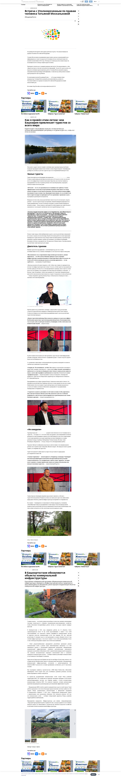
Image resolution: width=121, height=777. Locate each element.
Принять (93, 774)
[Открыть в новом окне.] (30, 93)
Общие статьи (28, 569)
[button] (75, 723)
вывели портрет (41, 433)
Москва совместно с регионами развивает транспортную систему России (65, 5)
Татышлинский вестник (32, 1)
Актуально (27, 8)
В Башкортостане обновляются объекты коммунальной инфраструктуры (45, 5)
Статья (23, 4)
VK (86, 1)
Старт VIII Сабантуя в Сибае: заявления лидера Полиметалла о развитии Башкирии (84, 5)
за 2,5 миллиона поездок (60, 177)
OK (90, 1)
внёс (50, 77)
